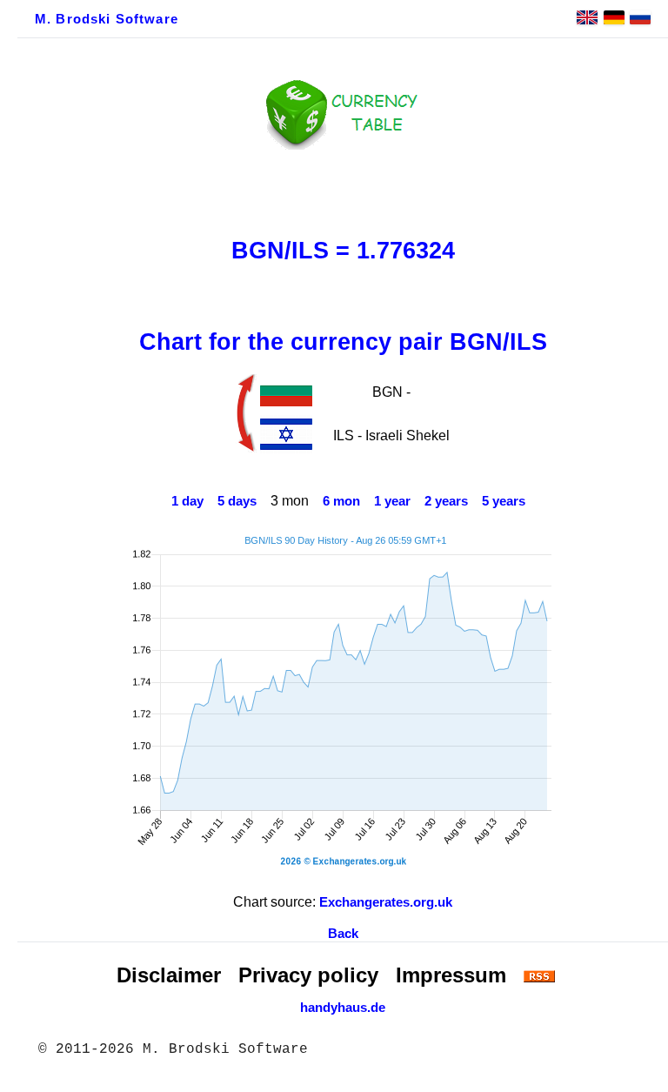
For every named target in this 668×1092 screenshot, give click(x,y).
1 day (187, 501)
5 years (503, 501)
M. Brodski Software (106, 19)
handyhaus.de (342, 1008)
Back (343, 934)
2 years (446, 501)
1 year (392, 501)
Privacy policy (308, 975)
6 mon (341, 501)
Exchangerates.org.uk (385, 902)
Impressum (451, 975)
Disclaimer (169, 975)
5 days (237, 501)
